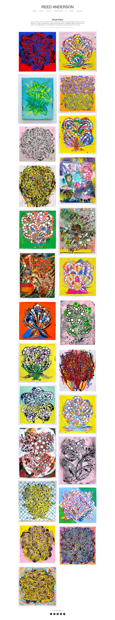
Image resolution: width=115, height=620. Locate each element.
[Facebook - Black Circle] (54, 614)
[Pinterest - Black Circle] (64, 614)
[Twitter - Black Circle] (61, 614)
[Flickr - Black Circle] (58, 614)
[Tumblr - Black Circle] (51, 614)
